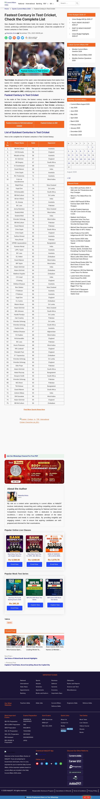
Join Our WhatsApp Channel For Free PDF (22, 456)
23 (93, 159)
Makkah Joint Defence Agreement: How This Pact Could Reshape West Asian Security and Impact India (80, 220)
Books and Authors (42, 693)
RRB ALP (45, 722)
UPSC (25, 740)
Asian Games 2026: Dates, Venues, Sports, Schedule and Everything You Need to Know (81, 249)
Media (63, 726)
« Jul (68, 178)
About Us (64, 719)
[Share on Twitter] (22, 37)
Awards (38, 683)
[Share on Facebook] (18, 37)
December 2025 (76, 131)
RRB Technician (47, 719)
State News (24, 687)
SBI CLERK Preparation (12, 724)
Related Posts (10, 631)
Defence (54, 683)
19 (77, 159)
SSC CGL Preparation (12, 734)
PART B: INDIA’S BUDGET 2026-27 (81, 29)
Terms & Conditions (79, 791)
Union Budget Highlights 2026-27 (80, 35)
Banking (39, 4)
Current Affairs (56, 703)
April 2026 (74, 118)
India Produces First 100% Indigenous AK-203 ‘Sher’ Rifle (81, 234)
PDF (44, 4)
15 (89, 155)
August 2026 (80, 104)
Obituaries (70, 680)
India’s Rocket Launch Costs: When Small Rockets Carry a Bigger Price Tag (81, 284)
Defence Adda (56, 706)
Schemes (39, 687)
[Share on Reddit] (14, 37)
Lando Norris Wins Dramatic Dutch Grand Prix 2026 (80, 277)
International (30, 4)
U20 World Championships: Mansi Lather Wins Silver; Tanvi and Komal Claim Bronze (81, 257)
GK (51, 4)
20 (81, 159)
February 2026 (76, 124)
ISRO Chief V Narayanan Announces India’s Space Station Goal (79, 292)
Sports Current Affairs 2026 (21, 9)
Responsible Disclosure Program (43, 791)
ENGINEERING (28, 737)
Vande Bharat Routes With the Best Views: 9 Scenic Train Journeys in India (81, 264)
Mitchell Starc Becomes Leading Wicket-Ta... (34, 648)
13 (81, 155)
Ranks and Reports (73, 683)
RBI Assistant (9, 737)
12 (77, 155)
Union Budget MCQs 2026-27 (82, 19)
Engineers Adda (72, 703)
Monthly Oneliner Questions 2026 (81, 59)
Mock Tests (83, 719)
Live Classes (84, 722)
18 (73, 159)
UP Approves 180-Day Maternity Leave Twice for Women (82, 271)
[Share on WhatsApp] (6, 37)
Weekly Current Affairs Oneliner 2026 (80, 50)
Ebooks (82, 729)
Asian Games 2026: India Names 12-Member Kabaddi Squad (80, 241)
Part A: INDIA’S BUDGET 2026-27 (81, 24)
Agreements (40, 690)
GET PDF (86, 797)
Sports (10, 622)
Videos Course (84, 726)
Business (54, 680)
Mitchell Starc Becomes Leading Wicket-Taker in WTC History (82, 228)
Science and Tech (73, 687)
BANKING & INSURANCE (27, 720)
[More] (57, 1)
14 (85, 155)
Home (7, 9)
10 (69, 155)
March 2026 (75, 121)
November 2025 (76, 135)
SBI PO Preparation (11, 721)
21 (85, 159)
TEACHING (27, 731)
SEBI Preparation (10, 728)
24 (69, 163)
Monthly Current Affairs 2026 (82, 55)
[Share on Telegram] (10, 37)
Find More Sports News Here (34, 409)
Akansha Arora (11, 33)
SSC (24, 724)
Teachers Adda (25, 703)
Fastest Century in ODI (49, 123)
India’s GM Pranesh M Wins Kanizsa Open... (14, 648)
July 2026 (74, 107)
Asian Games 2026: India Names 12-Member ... (54, 648)
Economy (54, 690)
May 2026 (74, 114)
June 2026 (74, 111)
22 (89, 159)
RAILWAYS (26, 728)
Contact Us (64, 722)
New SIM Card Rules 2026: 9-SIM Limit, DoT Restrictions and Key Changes (82, 190)
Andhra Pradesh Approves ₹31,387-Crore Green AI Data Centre (81, 212)
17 (69, 159)
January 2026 (75, 128)
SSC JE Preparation (11, 731)
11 (72, 155)
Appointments (24, 690)
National (21, 4)
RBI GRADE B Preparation (9, 741)
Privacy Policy (92, 791)
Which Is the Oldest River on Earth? (81, 197)
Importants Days (56, 693)
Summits (54, 687)
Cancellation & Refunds (63, 791)
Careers (67, 730)
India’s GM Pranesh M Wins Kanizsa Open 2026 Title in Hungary (80, 204)
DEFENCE (26, 734)
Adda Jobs (39, 703)
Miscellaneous (71, 690)
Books (82, 732)
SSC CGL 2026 (47, 726)
